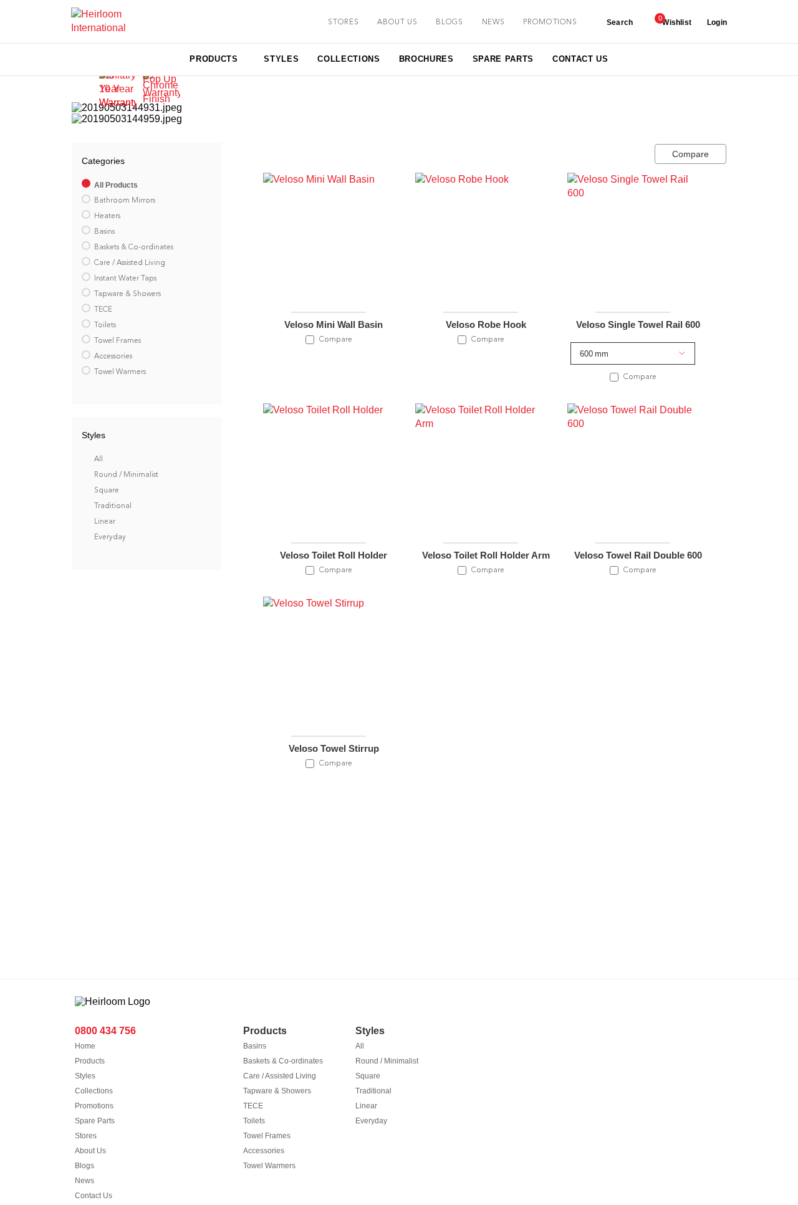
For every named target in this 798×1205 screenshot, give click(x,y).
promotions (550, 22)
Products (90, 1061)
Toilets (254, 1120)
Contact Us (93, 1195)
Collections (94, 1091)
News (493, 22)
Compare (690, 154)
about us (397, 22)
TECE (253, 1106)
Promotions (94, 1106)
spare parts (503, 59)
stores (343, 22)
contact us (580, 59)
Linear (366, 1106)
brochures (426, 59)
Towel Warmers (269, 1165)
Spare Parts (95, 1120)
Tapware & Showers (277, 1091)
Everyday (371, 1120)
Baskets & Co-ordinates (283, 1061)
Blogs (449, 22)
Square (367, 1076)
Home (85, 1046)
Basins (254, 1046)
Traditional (373, 1091)
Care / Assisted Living (279, 1076)
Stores (86, 1135)
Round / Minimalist (386, 1061)
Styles (85, 1076)
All (359, 1046)
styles (281, 59)
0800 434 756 (105, 1030)
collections (348, 59)
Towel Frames (267, 1135)
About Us (90, 1150)
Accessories (263, 1150)
